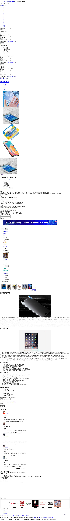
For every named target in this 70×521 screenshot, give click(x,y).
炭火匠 (16, 507)
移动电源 (19, 289)
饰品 (3, 17)
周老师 (7, 413)
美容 (3, 9)
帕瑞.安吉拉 (44, 507)
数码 (4, 78)
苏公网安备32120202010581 (48, 517)
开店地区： (2, 55)
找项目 (4, 1)
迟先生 (7, 447)
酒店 (3, 18)
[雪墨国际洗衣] (5, 271)
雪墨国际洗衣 (5, 273)
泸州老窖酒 (5, 246)
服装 (3, 8)
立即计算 (2, 64)
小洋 (6, 424)
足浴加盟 (23, 504)
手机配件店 (25, 289)
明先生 (7, 435)
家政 (3, 19)
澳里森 (37, 507)
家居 (3, 10)
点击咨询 (6, 239)
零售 (3, 23)
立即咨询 (2, 77)
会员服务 (6, 515)
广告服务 (22, 515)
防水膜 (4, 510)
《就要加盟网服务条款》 (11, 41)
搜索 (1, 29)
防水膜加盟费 (5, 513)
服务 (3, 14)
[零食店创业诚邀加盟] (5, 258)
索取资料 (6, 189)
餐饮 (3, 7)
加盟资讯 (7, 1)
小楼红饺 (30, 507)
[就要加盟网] (3, 5)
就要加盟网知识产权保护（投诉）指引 (7, 208)
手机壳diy (9, 289)
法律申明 (10, 515)
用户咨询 (34, 290)
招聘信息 (14, 515)
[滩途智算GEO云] (30, 224)
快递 (3, 22)
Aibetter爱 (59, 507)
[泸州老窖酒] (5, 244)
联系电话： (2, 38)
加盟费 (4, 86)
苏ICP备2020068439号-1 (36, 517)
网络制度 (27, 515)
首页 (1, 78)
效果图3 (2, 174)
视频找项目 (13, 1)
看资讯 (4, 26)
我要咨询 (2, 189)
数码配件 (14, 289)
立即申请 (2, 218)
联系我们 (18, 515)
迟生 (6, 458)
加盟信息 (34, 289)
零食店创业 (5, 259)
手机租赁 (29, 289)
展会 (10, 1)
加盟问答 (4, 88)
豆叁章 (52, 507)
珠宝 (3, 13)
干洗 (3, 20)
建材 (3, 16)
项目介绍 (4, 84)
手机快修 (3, 289)
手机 (7, 78)
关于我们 (2, 515)
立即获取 (2, 403)
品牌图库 (4, 89)
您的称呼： (2, 35)
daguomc (4, 233)
